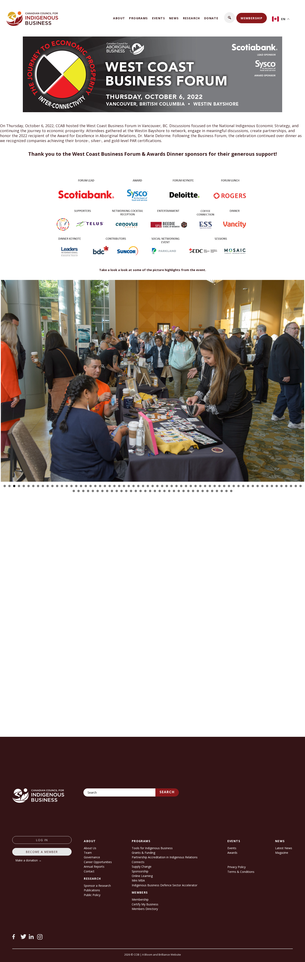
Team (88, 853)
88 (188, 491)
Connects (138, 862)
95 (222, 491)
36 (172, 486)
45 (215, 486)
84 (169, 491)
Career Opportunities (98, 862)
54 (257, 486)
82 (160, 491)
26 (124, 486)
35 (167, 486)
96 (226, 491)
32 (152, 486)
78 (140, 491)
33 (157, 486)
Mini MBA (138, 880)
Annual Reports (94, 866)
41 (195, 486)
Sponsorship (140, 871)
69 (97, 491)
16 (76, 486)
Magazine (281, 853)
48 (229, 486)
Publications (92, 890)
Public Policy (92, 895)
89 (193, 491)
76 (131, 491)
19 (90, 486)
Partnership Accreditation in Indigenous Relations (165, 857)
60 (286, 486)
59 (281, 486)
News (174, 18)
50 (238, 486)
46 (219, 486)
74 (121, 491)
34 (162, 486)
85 (174, 491)
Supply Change (141, 866)
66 (83, 491)
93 (212, 491)
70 (102, 491)
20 (95, 486)
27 (129, 486)
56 (267, 486)
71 (107, 491)
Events (158, 18)
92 (207, 491)
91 (202, 491)
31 (148, 486)
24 (114, 486)
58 (277, 486)
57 (272, 486)
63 (300, 486)
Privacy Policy (236, 867)
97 (231, 491)
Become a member (42, 852)
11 (52, 486)
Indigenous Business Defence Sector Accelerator (164, 885)
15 (71, 486)
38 (181, 486)
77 (136, 491)
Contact (89, 871)
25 (119, 486)
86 (179, 491)
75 (126, 491)
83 (164, 491)
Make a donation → (28, 860)
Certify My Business (145, 904)
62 (296, 486)
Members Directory (145, 909)
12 (57, 486)
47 (224, 486)
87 (183, 491)
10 (47, 486)
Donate (211, 18)
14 (67, 486)
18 (86, 486)
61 (291, 486)
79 (145, 491)
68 (93, 491)
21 (100, 486)
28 (133, 486)
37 (176, 486)
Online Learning (142, 876)
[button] (229, 17)
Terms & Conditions (240, 872)
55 (262, 486)
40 (191, 486)
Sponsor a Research (97, 886)
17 (81, 486)
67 (88, 491)
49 (234, 486)
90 (198, 491)
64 (74, 491)
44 (210, 486)
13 (62, 486)
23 (110, 486)
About (119, 18)
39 (186, 486)
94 (217, 491)
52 (248, 486)
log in (42, 840)
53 (253, 486)
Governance (92, 857)
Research (191, 18)
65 (78, 491)
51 (243, 486)
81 (155, 491)
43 (205, 486)
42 (200, 486)
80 (150, 491)
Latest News (283, 848)
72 (112, 491)
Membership (251, 18)
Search (167, 792)
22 (105, 486)
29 (138, 486)
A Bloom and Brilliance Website (161, 954)
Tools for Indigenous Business (152, 848)
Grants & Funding (143, 853)
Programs (138, 18)
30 (143, 486)
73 (117, 491)
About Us (90, 848)
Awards (232, 853)
